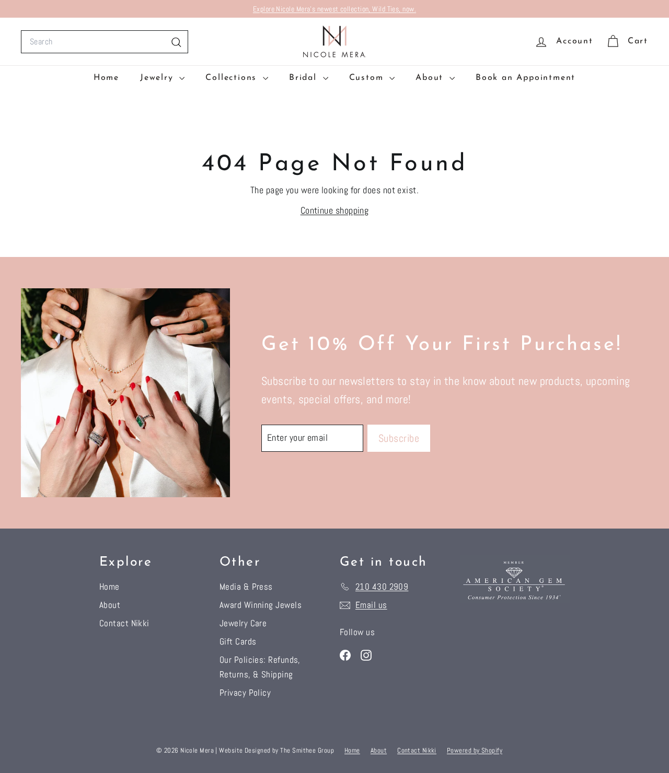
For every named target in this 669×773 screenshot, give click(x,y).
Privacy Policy (245, 692)
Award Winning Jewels (261, 605)
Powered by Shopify (474, 750)
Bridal (304, 78)
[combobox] (104, 41)
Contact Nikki (124, 623)
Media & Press (246, 586)
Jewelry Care (243, 623)
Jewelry (158, 78)
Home (106, 78)
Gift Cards (238, 641)
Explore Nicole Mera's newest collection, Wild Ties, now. (334, 9)
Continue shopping (335, 210)
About (431, 78)
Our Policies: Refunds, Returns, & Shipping (260, 667)
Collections (232, 78)
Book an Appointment (525, 78)
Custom (368, 78)
